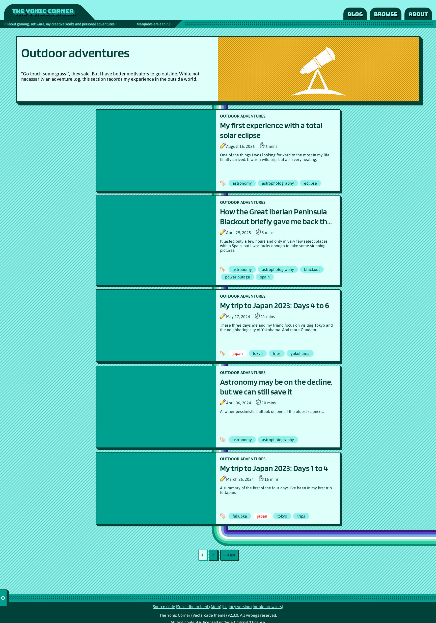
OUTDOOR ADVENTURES (242, 116)
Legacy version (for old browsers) (253, 606)
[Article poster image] (156, 150)
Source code (164, 606)
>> (229, 555)
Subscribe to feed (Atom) (199, 606)
